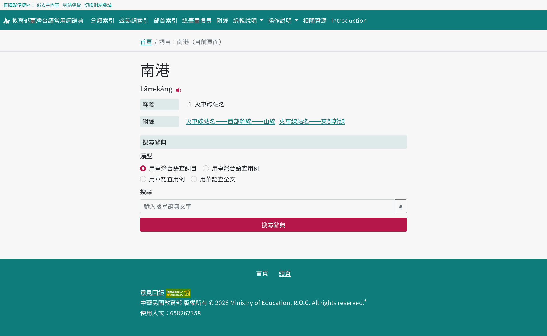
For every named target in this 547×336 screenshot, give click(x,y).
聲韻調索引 (134, 20)
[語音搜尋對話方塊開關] (401, 206)
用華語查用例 (167, 179)
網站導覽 (72, 4)
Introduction (349, 20)
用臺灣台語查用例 (236, 168)
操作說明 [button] (280, 20)
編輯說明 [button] (245, 20)
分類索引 (103, 20)
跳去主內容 (47, 4)
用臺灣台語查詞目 (173, 168)
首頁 (146, 41)
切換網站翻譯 (98, 4)
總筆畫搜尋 (197, 20)
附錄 (222, 20)
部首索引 (165, 20)
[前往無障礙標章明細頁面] (178, 292)
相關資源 (315, 20)
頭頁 (285, 273)
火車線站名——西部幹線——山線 (230, 121)
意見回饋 (152, 292)
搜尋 (146, 191)
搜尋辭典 (273, 224)
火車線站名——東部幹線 (312, 121)
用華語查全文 (218, 179)
